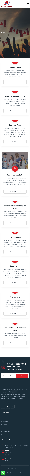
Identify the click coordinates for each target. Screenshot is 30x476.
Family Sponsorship (15, 237)
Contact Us (6, 434)
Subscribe (20, 375)
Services (5, 424)
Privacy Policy (6, 431)
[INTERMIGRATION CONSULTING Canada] (7, 4)
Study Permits (15, 266)
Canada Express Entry (15, 175)
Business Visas (15, 125)
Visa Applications (15, 67)
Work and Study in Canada (15, 96)
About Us (5, 421)
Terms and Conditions (8, 428)
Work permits (15, 297)
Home (4, 418)
